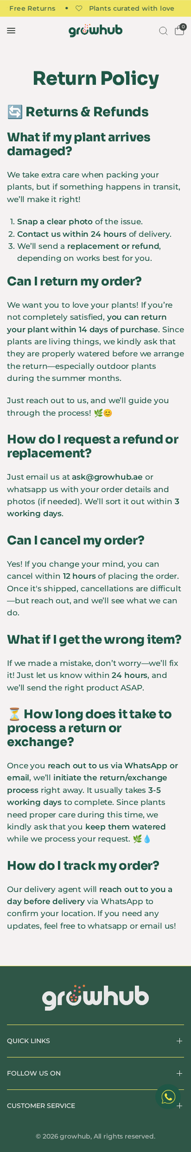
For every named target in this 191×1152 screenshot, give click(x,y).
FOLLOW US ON (34, 1073)
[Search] (162, 30)
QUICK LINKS (28, 1041)
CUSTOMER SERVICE (41, 1105)
